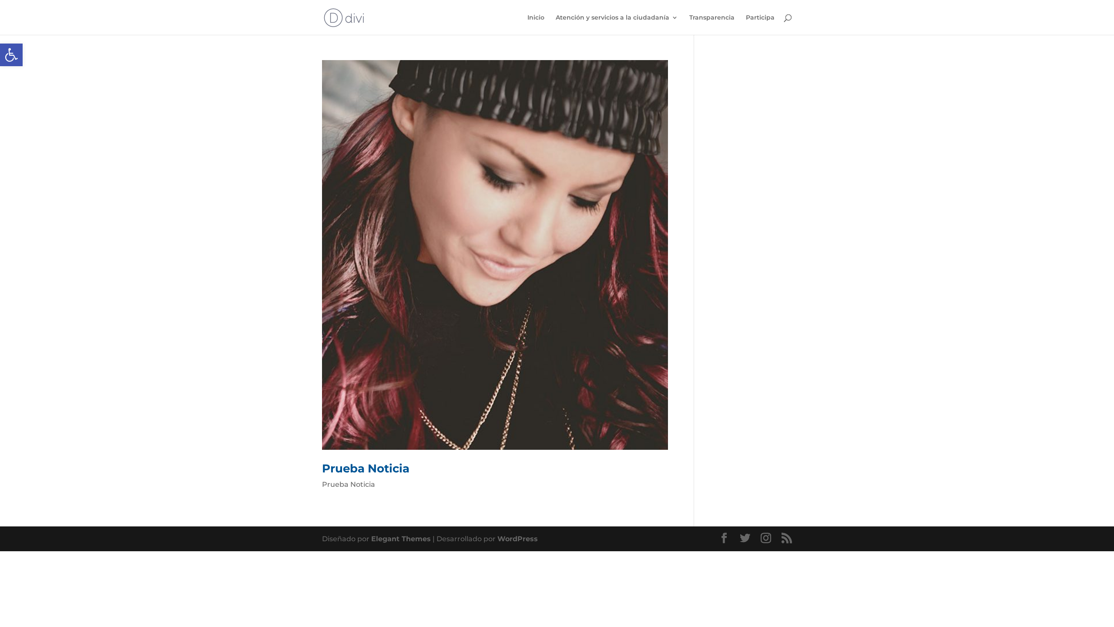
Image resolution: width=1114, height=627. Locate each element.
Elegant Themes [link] (401, 539)
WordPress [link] (517, 539)
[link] (11, 55)
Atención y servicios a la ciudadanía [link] (612, 17)
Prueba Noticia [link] (365, 468)
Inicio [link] (535, 17)
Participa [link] (760, 17)
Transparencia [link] (712, 17)
